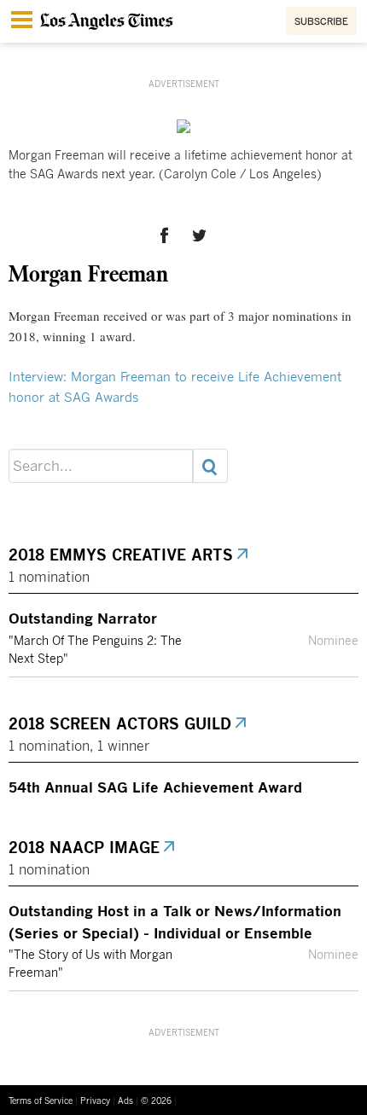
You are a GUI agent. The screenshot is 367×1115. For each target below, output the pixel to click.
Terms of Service (41, 1100)
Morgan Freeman (88, 273)
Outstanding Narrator (83, 617)
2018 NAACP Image (85, 847)
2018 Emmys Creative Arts (122, 554)
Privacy (95, 1100)
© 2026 (156, 1100)
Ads (125, 1100)
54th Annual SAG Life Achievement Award (155, 786)
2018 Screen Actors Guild (121, 723)
